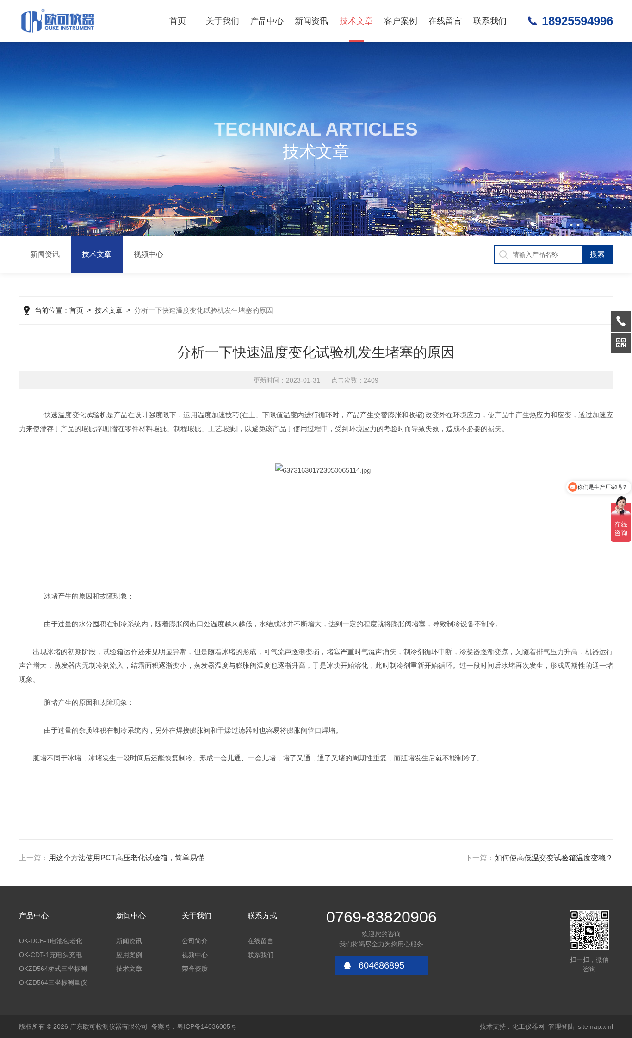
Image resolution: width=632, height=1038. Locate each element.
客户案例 (400, 20)
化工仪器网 (528, 1026)
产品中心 (267, 20)
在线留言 (445, 20)
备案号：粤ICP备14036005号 (194, 1026)
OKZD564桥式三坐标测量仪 (53, 970)
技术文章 (356, 20)
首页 (177, 20)
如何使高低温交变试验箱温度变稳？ (554, 858)
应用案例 (129, 954)
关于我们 (222, 20)
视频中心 (148, 254)
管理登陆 (561, 1026)
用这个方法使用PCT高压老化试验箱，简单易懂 (126, 858)
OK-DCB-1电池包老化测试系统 (50, 942)
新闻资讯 (311, 20)
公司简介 (195, 941)
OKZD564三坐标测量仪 (53, 982)
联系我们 (490, 20)
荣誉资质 (195, 968)
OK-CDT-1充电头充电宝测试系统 (50, 956)
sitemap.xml (595, 1026)
